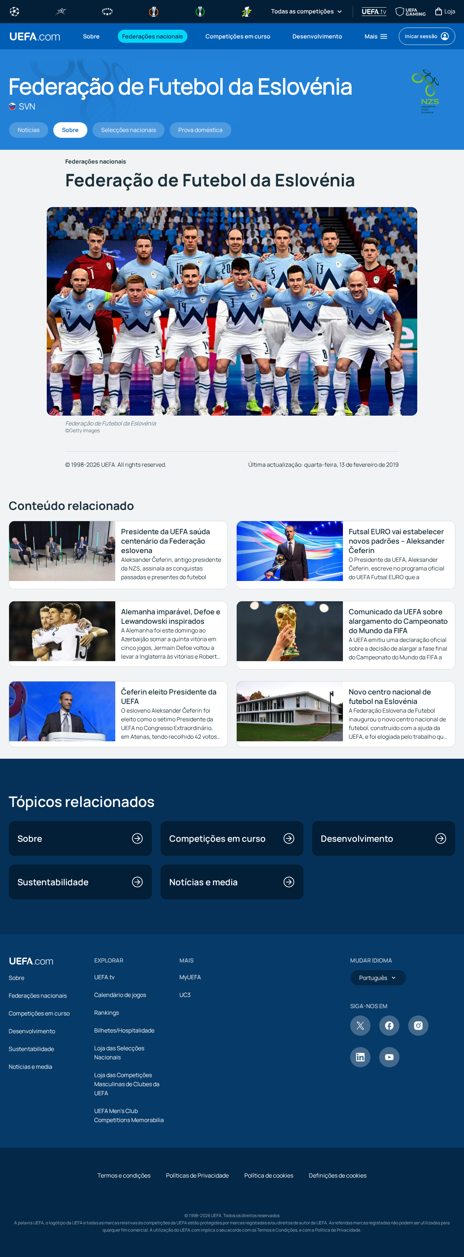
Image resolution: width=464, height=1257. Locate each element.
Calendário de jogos (120, 995)
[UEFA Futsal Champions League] (61, 11)
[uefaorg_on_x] (360, 1034)
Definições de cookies (337, 1175)
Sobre (16, 978)
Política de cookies (268, 1175)
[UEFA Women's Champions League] (107, 11)
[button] (376, 36)
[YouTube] (389, 1065)
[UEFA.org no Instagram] (418, 1034)
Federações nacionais (38, 996)
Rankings (106, 1013)
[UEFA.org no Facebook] (389, 1034)
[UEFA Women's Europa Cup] (246, 11)
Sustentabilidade (31, 1049)
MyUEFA (190, 977)
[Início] (31, 961)
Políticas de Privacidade (197, 1175)
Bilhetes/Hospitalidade (124, 1030)
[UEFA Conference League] (200, 11)
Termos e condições (124, 1175)
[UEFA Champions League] (14, 11)
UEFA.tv (104, 977)
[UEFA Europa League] (154, 11)
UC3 (185, 995)
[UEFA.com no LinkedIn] (360, 1065)
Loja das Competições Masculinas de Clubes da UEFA (127, 1084)
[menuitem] (93, 36)
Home (35, 36)
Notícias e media (30, 1067)
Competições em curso (39, 1013)
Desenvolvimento (32, 1031)
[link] (91, 36)
